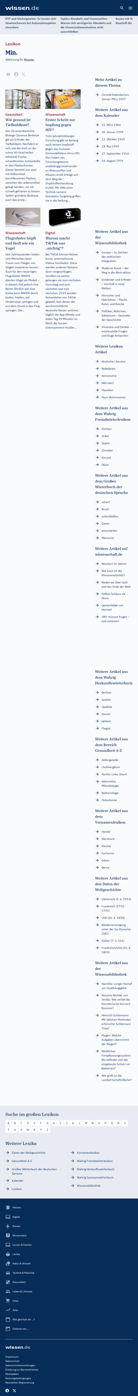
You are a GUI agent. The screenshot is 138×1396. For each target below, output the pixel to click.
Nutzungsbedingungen (18, 1378)
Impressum (12, 1356)
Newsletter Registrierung (19, 1382)
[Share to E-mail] (8, 74)
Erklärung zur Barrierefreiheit (21, 1369)
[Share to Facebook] (16, 74)
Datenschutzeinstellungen (20, 1365)
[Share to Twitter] (23, 74)
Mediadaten (12, 1374)
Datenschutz (12, 1361)
